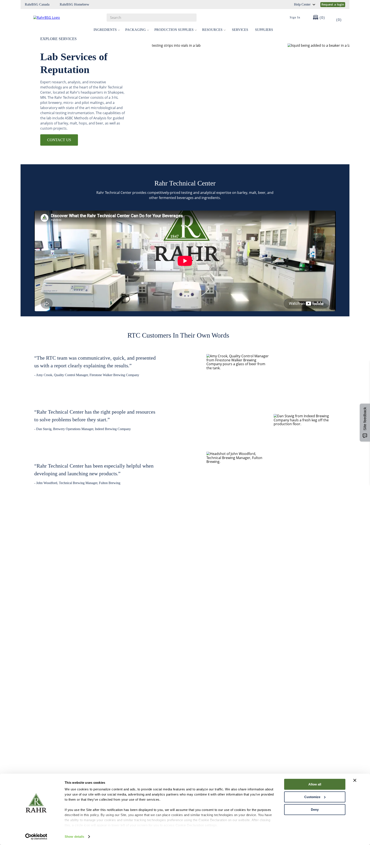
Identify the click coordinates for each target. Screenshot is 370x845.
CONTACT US (59, 140)
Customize (312, 797)
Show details (74, 836)
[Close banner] (354, 780)
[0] (336, 17)
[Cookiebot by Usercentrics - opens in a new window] (36, 836)
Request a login (332, 4)
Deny (315, 809)
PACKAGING (135, 29)
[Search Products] (191, 17)
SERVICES (240, 29)
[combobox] (152, 17)
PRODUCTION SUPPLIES (174, 29)
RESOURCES (212, 29)
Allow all (314, 784)
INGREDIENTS (105, 29)
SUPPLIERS (264, 29)
